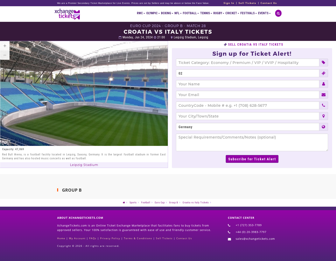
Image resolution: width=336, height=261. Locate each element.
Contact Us (269, 3)
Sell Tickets (247, 3)
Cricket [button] (231, 13)
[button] (5, 45)
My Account (77, 238)
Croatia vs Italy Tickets (196, 202)
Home (61, 238)
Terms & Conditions (138, 238)
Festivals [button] (247, 13)
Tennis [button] (205, 13)
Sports (133, 202)
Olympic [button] (152, 13)
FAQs (92, 238)
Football (145, 202)
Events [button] (263, 13)
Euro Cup (160, 202)
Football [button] (190, 13)
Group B (173, 202)
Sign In (229, 3)
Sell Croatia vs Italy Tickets (255, 44)
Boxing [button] (166, 13)
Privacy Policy (110, 238)
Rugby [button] (218, 13)
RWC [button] (140, 13)
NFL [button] (177, 13)
